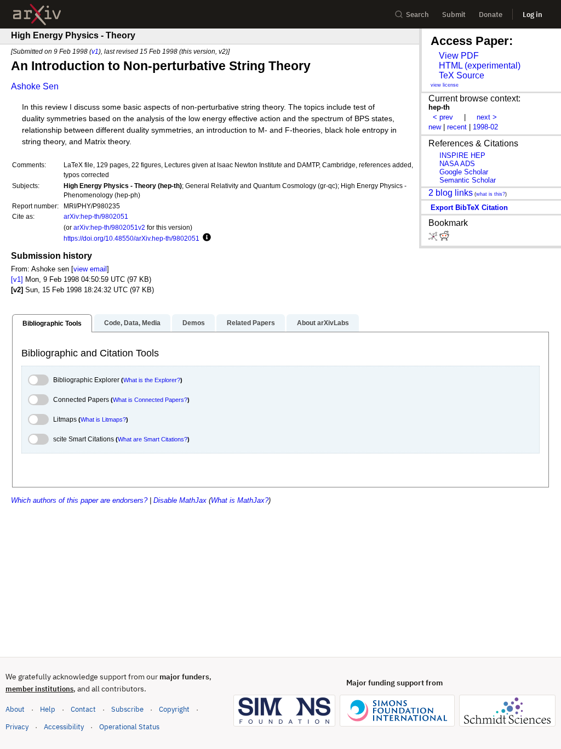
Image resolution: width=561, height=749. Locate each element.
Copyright (174, 709)
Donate (490, 14)
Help (47, 709)
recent (457, 127)
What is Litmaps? (103, 419)
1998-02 (485, 127)
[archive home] (37, 14)
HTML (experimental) (479, 65)
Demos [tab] (193, 323)
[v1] (17, 279)
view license (445, 85)
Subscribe (127, 709)
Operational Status (129, 726)
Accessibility (64, 726)
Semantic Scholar (467, 180)
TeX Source (461, 75)
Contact (83, 709)
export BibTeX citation (469, 207)
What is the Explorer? (151, 380)
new (434, 127)
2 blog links (450, 192)
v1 (95, 51)
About (15, 709)
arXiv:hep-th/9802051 (96, 216)
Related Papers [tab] (251, 323)
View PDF (459, 55)
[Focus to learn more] (205, 238)
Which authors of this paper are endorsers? (79, 500)
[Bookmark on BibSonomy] (433, 238)
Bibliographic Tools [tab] (52, 323)
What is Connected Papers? (150, 399)
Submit (454, 14)
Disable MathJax (180, 500)
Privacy (16, 726)
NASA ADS (457, 164)
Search (417, 14)
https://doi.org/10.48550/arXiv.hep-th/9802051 (131, 238)
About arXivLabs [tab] (323, 323)
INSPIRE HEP (462, 155)
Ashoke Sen (35, 86)
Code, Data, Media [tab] (132, 323)
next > (487, 117)
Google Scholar (463, 172)
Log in (532, 14)
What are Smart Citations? (152, 439)
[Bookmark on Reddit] (444, 238)
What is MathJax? (239, 500)
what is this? (490, 194)
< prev (443, 117)
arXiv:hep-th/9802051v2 (109, 227)
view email (90, 269)
